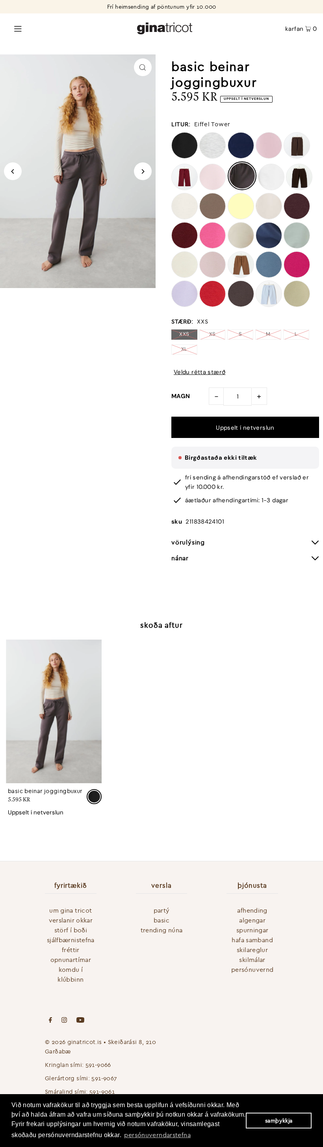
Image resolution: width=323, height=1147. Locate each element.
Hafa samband (252, 940)
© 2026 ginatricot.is (73, 1042)
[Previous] (13, 171)
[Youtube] (80, 1020)
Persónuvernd (252, 969)
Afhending (252, 910)
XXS (184, 334)
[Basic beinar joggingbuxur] (54, 712)
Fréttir (71, 950)
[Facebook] (50, 1020)
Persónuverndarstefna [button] (157, 1135)
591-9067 (104, 1078)
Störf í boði (70, 930)
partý (162, 910)
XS (212, 334)
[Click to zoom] (143, 67)
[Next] (143, 171)
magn (180, 396)
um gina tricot (70, 910)
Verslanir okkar (71, 920)
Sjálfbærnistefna (71, 940)
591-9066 (98, 1064)
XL (184, 349)
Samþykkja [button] (278, 1120)
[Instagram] (64, 1020)
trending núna (162, 930)
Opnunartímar (70, 960)
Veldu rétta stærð (199, 372)
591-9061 (102, 1091)
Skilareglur (252, 950)
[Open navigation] (60, 28)
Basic (161, 920)
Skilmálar (252, 960)
